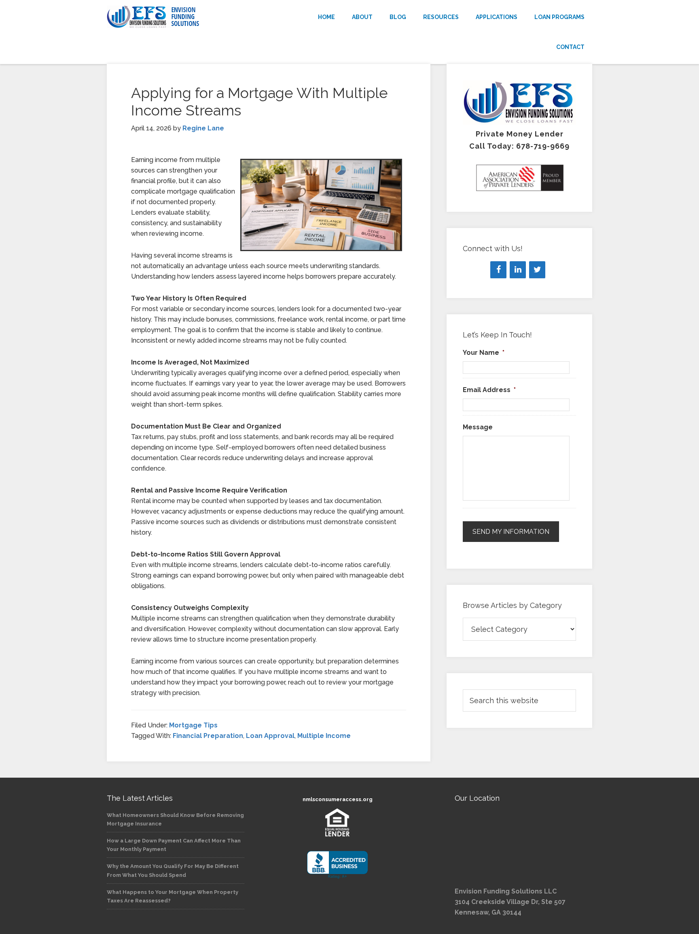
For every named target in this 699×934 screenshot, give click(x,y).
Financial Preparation (208, 736)
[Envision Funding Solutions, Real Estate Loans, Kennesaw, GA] (337, 865)
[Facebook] (498, 269)
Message (478, 427)
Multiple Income (324, 736)
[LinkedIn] (518, 269)
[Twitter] (537, 269)
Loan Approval (270, 736)
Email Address (489, 390)
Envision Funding (179, 17)
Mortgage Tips (193, 725)
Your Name (483, 352)
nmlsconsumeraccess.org (338, 799)
